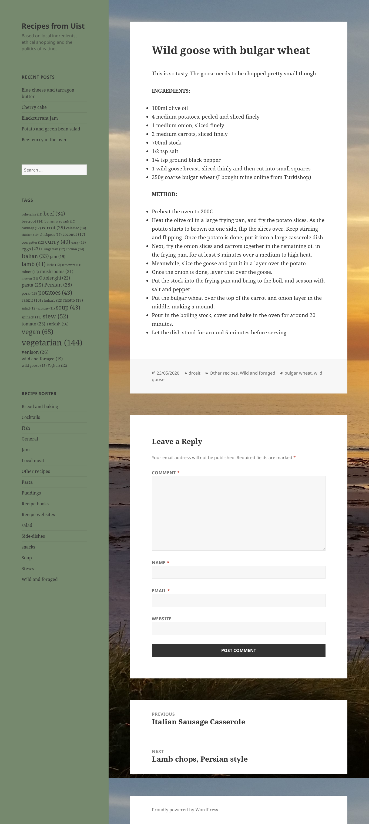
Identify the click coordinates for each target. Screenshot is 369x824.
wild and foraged (42, 358)
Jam (26, 450)
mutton (30, 278)
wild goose (34, 365)
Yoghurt (57, 365)
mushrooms (56, 271)
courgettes (33, 242)
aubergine (32, 214)
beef (54, 213)
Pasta (27, 482)
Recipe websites (38, 514)
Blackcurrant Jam (40, 118)
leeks (54, 265)
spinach (32, 317)
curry (57, 241)
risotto (73, 300)
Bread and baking (40, 406)
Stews (28, 568)
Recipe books (35, 504)
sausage (46, 308)
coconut (74, 234)
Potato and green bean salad (51, 129)
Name (160, 563)
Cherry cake (34, 107)
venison (35, 352)
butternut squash (60, 221)
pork (29, 293)
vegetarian (52, 342)
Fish (26, 428)
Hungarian (53, 249)
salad (29, 308)
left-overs (71, 265)
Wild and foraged (40, 579)
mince (30, 272)
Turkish (57, 324)
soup (68, 307)
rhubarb (52, 300)
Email (161, 591)
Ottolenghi (54, 278)
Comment (166, 473)
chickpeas (51, 234)
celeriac (76, 228)
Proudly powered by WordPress (185, 810)
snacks (28, 547)
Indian (75, 249)
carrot (53, 227)
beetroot (32, 221)
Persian (58, 284)
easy (78, 242)
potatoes (55, 292)
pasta (32, 285)
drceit (194, 373)
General (30, 439)
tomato (33, 324)
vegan (37, 331)
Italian (35, 256)
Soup (27, 558)
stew (55, 316)
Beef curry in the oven (45, 140)
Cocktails (31, 417)
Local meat (33, 460)
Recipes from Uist (53, 26)
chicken (30, 235)
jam (57, 256)
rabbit (31, 300)
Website (161, 619)
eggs (31, 249)
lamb (34, 264)
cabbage (31, 228)
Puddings (31, 493)
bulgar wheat (298, 373)
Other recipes (36, 471)
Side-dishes (33, 536)
